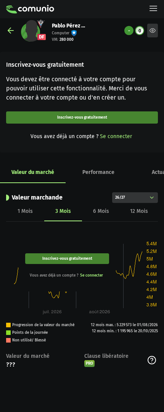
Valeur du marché (32, 172)
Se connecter (116, 136)
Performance (98, 172)
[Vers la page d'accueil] (30, 9)
